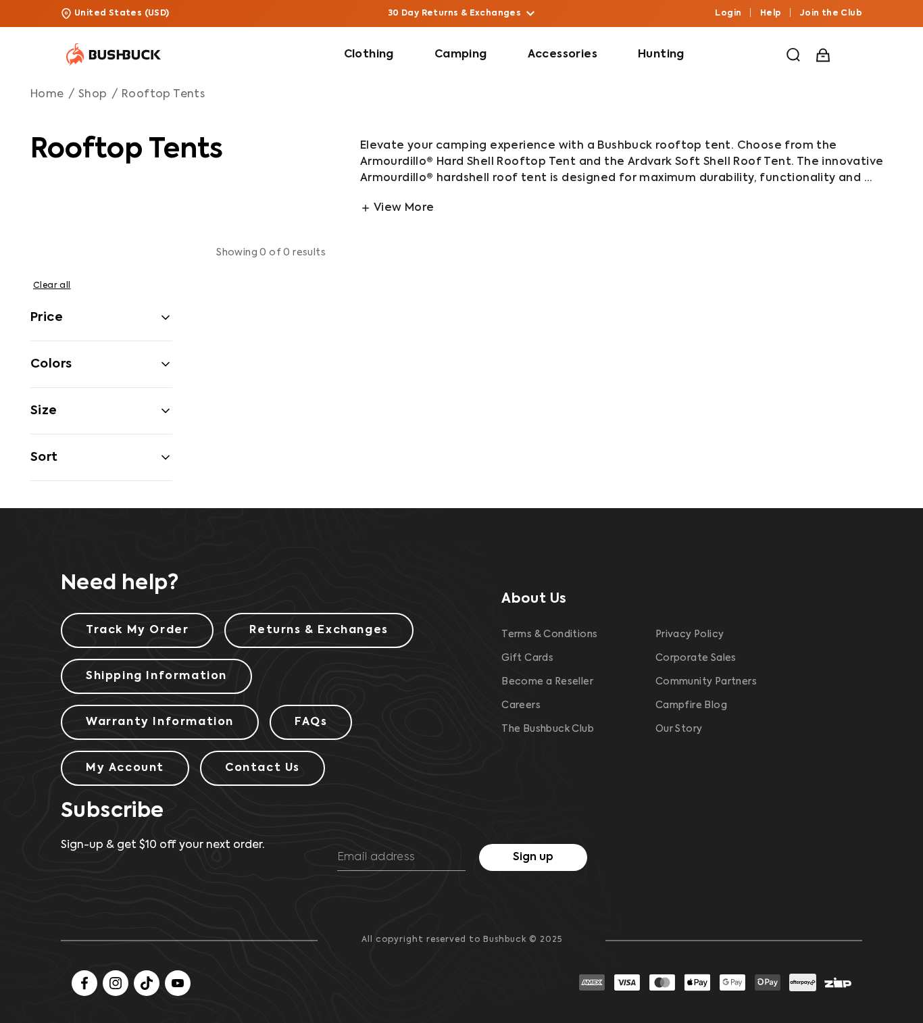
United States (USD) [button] (122, 13)
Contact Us (262, 768)
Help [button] (771, 13)
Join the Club (831, 13)
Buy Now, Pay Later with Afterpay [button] (455, 13)
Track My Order (137, 630)
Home (47, 94)
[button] (793, 54)
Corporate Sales (696, 658)
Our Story (679, 729)
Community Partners (706, 682)
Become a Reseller (547, 682)
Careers (521, 705)
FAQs (311, 722)
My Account (125, 768)
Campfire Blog (691, 705)
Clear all (52, 286)
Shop (92, 94)
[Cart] (824, 55)
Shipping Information (156, 676)
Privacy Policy (689, 634)
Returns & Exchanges (318, 630)
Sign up (533, 857)
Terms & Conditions (549, 634)
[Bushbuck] (113, 54)
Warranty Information (160, 722)
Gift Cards (527, 658)
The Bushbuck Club (547, 729)
